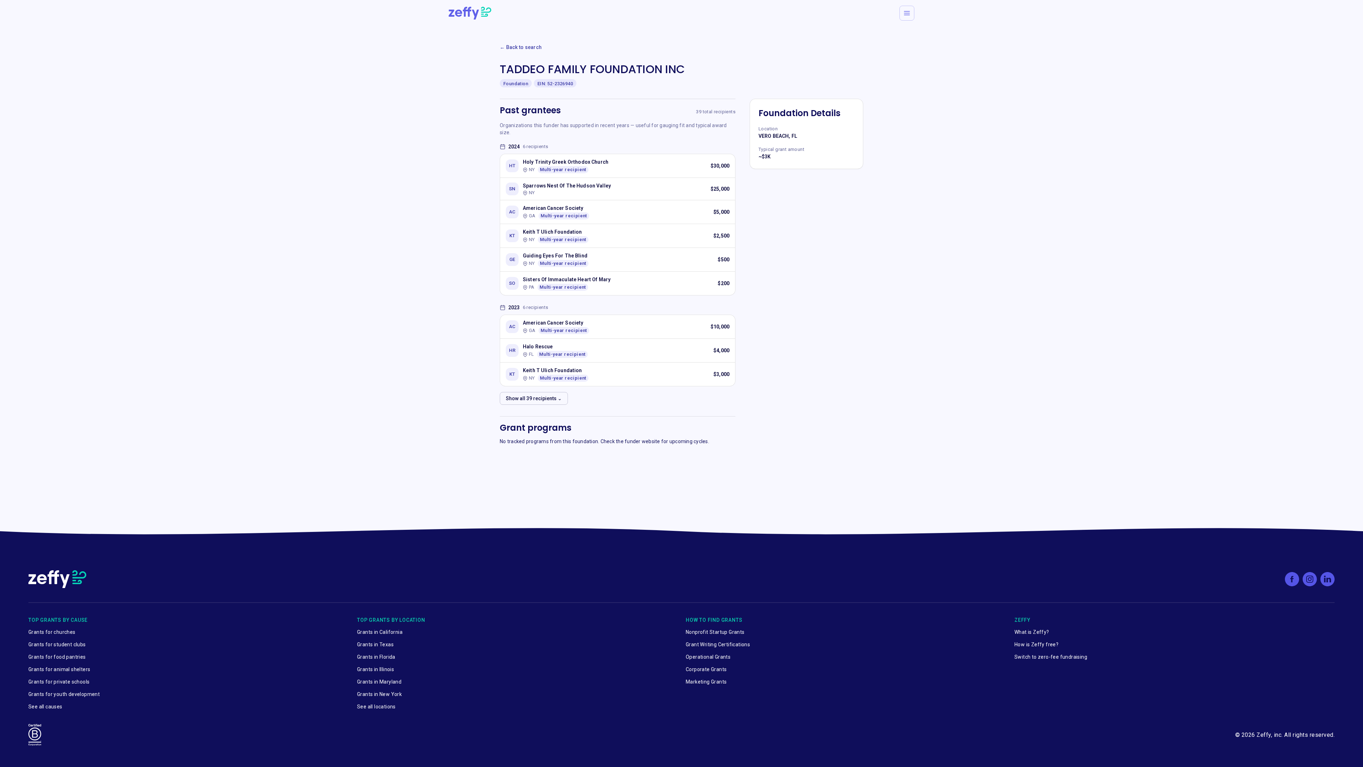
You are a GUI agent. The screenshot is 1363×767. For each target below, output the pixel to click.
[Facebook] (1292, 579)
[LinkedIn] (1327, 579)
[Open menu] (906, 13)
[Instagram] (1310, 579)
